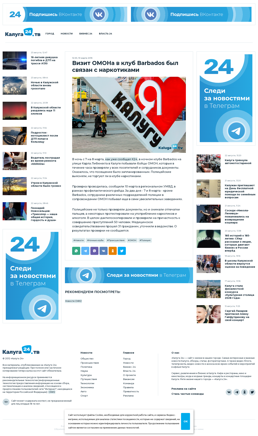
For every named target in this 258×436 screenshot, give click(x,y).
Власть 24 (105, 33)
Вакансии (128, 379)
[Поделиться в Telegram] (85, 251)
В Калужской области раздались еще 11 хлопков (46, 110)
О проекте (129, 375)
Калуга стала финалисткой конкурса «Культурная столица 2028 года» (239, 291)
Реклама (128, 395)
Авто (84, 391)
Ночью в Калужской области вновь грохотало (44, 85)
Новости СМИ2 (73, 301)
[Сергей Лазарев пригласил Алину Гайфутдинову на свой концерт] (209, 314)
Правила (128, 387)
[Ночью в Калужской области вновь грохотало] (15, 86)
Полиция (145, 240)
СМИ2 (52, 392)
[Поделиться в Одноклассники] (112, 251)
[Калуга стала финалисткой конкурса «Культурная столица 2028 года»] (209, 289)
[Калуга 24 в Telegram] (236, 392)
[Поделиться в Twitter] (122, 251)
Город (49, 33)
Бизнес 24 (85, 33)
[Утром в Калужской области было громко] (15, 186)
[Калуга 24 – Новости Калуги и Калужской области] (22, 32)
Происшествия (116, 240)
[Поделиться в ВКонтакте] (103, 251)
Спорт (84, 395)
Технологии (87, 383)
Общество (87, 358)
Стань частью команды (187, 393)
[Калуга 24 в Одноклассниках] (244, 392)
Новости (67, 33)
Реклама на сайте (183, 388)
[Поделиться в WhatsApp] (76, 251)
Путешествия (89, 379)
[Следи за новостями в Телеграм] (129, 275)
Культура (86, 375)
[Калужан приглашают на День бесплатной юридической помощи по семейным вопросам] (209, 189)
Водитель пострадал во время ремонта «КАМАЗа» (45, 160)
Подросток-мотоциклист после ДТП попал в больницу (44, 137)
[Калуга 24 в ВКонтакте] (229, 392)
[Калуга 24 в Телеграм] (32, 276)
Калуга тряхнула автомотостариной (238, 162)
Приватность (131, 391)
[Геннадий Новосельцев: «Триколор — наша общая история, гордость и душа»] (15, 211)
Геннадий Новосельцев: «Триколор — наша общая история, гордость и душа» (44, 214)
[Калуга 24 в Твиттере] (252, 392)
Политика (86, 366)
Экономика (87, 387)
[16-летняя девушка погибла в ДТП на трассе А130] (15, 60)
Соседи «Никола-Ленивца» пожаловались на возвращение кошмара (237, 216)
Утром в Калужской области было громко (46, 184)
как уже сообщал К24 (121, 159)
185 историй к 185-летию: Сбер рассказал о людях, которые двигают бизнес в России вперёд (238, 243)
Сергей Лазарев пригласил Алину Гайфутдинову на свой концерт (237, 315)
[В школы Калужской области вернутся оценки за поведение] (209, 264)
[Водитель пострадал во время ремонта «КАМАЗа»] (15, 161)
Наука (84, 370)
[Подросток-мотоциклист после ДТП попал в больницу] (15, 136)
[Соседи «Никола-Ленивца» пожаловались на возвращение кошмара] (209, 214)
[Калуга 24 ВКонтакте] (66, 14)
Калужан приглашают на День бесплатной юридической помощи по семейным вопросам (240, 191)
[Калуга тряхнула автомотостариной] (209, 163)
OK (186, 421)
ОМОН (132, 240)
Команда (128, 383)
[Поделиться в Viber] (94, 251)
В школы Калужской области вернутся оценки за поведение (240, 263)
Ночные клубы (96, 240)
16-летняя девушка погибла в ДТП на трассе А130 (44, 60)
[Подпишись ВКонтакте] (191, 14)
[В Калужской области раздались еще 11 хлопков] (15, 111)
